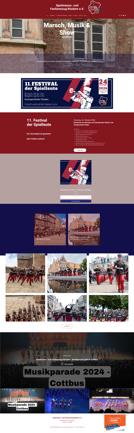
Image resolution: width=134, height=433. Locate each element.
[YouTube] (123, 15)
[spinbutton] (75, 197)
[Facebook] (119, 15)
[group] (91, 180)
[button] (100, 9)
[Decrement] (61, 197)
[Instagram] (121, 15)
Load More (67, 326)
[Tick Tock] (125, 15)
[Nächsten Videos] (132, 401)
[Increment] (89, 197)
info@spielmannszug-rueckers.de (67, 420)
